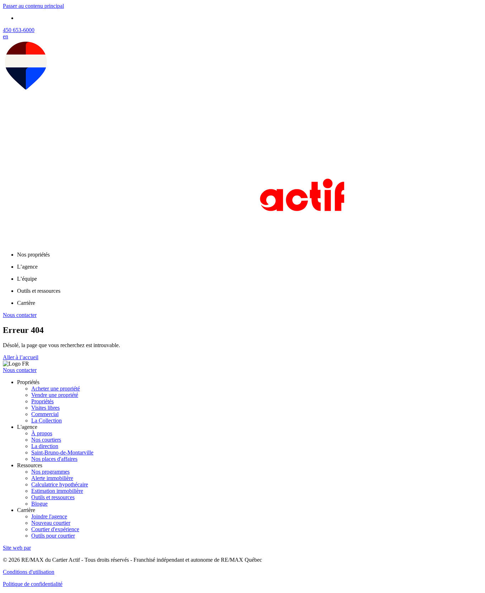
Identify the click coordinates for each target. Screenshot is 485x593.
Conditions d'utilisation (28, 572)
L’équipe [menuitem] (27, 279)
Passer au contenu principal (33, 6)
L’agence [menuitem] (27, 267)
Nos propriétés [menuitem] (33, 255)
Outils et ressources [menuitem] (38, 291)
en (5, 36)
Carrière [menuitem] (26, 303)
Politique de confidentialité (32, 584)
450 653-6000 (18, 30)
